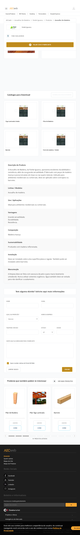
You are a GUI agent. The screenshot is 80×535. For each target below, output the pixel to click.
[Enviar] (71, 505)
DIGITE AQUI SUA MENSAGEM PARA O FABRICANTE (20, 341)
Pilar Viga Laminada (37, 413)
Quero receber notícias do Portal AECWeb (22, 363)
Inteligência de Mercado (13, 519)
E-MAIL (43, 301)
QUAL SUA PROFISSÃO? (12, 314)
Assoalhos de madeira (22, 20)
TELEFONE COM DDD (12, 328)
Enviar (67, 369)
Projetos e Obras (11, 515)
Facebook (11, 476)
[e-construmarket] (12, 510)
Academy (32, 14)
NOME (8, 301)
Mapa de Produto (10, 464)
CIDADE (59, 328)
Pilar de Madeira (12, 413)
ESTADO (43, 328)
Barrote (57, 413)
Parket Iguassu (38, 20)
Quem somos (8, 459)
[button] (5, 436)
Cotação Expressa (55, 14)
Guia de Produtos (10, 14)
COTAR (15, 428)
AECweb (9, 20)
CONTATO (15, 423)
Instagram (11, 489)
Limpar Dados (13, 369)
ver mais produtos (65, 381)
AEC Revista (22, 14)
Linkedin (11, 485)
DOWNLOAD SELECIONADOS (61, 95)
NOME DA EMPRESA (46, 314)
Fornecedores (42, 14)
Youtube (11, 480)
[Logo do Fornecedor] (13, 27)
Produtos (49, 20)
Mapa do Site (8, 461)
